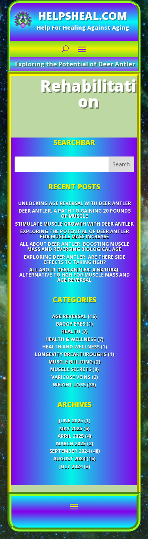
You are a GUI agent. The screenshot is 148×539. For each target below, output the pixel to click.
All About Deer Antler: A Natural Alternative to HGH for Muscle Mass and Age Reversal (74, 274)
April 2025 (71, 436)
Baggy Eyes (70, 323)
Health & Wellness (70, 339)
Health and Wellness (70, 346)
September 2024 (69, 451)
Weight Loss (69, 384)
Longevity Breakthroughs (71, 354)
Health (70, 331)
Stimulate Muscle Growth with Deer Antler (74, 223)
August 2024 (69, 458)
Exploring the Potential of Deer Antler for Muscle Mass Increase (74, 234)
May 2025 (70, 428)
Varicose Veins (70, 377)
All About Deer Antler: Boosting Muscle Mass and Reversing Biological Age (74, 247)
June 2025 (71, 420)
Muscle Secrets (70, 369)
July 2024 (70, 466)
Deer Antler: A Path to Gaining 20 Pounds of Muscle (75, 213)
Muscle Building (71, 361)
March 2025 (71, 443)
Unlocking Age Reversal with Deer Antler (74, 203)
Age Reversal (69, 316)
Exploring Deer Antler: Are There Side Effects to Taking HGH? (75, 260)
